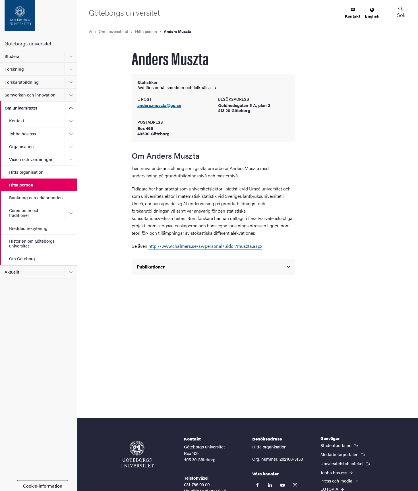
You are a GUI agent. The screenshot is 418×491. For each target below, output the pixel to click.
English (372, 16)
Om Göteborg (22, 258)
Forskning (14, 69)
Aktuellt (12, 272)
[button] (401, 12)
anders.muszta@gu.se (159, 105)
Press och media (336, 481)
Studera (12, 56)
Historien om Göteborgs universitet (32, 243)
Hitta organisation (26, 172)
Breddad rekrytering (28, 228)
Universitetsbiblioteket (345, 463)
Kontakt (16, 120)
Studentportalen (339, 445)
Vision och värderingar (30, 159)
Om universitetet (21, 108)
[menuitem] (353, 13)
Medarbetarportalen (343, 454)
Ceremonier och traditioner (24, 212)
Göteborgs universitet (28, 43)
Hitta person (21, 185)
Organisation (21, 146)
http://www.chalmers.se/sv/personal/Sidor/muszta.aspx (205, 246)
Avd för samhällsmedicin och (174, 87)
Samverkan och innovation (30, 95)
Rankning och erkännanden (36, 197)
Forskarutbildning (22, 82)
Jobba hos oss (22, 134)
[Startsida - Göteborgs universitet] (38, 18)
